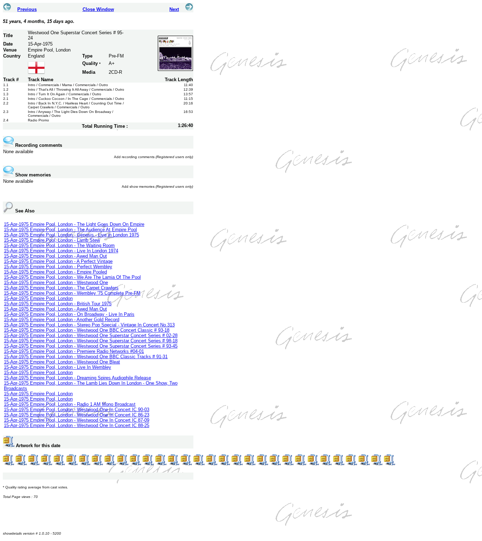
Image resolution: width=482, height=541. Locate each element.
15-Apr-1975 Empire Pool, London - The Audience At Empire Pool (70, 229)
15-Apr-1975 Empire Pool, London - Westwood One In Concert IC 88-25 (76, 425)
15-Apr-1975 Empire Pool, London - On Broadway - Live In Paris (69, 314)
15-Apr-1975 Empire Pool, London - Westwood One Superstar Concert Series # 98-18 (90, 340)
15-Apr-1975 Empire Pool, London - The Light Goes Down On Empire (74, 224)
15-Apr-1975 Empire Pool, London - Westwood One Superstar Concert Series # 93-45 (90, 346)
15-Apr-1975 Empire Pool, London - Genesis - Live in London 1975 (71, 235)
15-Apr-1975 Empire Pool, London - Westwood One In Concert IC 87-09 (76, 420)
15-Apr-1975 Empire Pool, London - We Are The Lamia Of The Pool (72, 277)
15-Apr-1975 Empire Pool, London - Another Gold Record (61, 319)
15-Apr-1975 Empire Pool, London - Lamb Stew (52, 240)
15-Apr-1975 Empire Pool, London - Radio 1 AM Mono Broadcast (69, 404)
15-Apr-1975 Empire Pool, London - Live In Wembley (57, 367)
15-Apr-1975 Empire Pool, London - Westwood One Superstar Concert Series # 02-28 (90, 335)
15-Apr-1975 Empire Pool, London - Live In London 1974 (61, 250)
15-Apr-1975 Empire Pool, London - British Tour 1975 (58, 303)
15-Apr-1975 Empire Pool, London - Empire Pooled (55, 272)
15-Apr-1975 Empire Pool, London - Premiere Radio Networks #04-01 (74, 351)
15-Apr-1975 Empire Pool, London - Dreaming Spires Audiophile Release (77, 377)
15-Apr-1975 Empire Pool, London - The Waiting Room (59, 245)
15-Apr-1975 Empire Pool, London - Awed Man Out (55, 256)
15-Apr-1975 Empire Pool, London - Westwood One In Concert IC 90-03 (76, 409)
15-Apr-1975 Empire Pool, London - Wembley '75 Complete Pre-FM (72, 293)
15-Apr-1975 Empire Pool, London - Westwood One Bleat (62, 362)
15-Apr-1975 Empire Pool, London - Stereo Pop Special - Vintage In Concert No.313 (89, 324)
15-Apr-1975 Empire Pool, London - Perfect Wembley (58, 266)
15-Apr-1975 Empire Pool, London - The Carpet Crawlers (61, 287)
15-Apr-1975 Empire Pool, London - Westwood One (56, 282)
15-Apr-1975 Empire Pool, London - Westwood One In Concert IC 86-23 (76, 414)
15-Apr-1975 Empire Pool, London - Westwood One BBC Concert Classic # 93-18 (86, 330)
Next (174, 9)
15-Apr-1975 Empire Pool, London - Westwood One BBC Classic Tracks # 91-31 (86, 356)
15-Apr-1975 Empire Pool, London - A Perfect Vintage (58, 261)
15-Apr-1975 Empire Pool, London (38, 298)
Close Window (98, 9)
